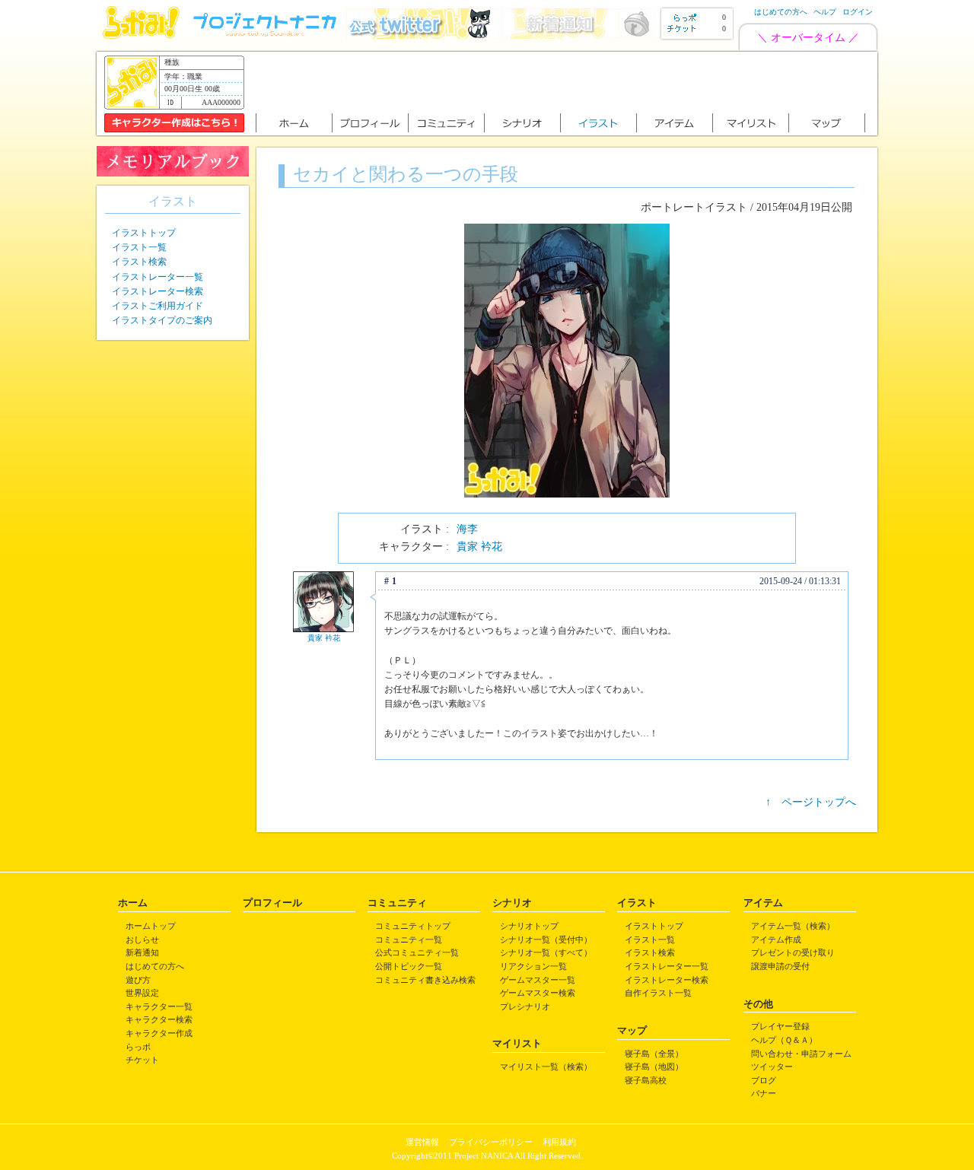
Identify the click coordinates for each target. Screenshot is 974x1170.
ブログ (763, 1080)
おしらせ (142, 939)
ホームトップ (151, 925)
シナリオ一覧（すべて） (546, 952)
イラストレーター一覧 (157, 277)
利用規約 (559, 1141)
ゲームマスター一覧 (537, 979)
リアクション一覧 (533, 966)
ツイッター (772, 1066)
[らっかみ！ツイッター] (422, 35)
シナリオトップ (529, 925)
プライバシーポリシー (491, 1141)
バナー (763, 1093)
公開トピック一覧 (408, 966)
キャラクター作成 (159, 1033)
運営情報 (422, 1141)
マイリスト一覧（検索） (546, 1066)
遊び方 (138, 979)
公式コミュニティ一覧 (417, 952)
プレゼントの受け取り (793, 952)
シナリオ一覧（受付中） (546, 939)
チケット (142, 1059)
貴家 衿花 (479, 546)
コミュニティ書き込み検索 (425, 979)
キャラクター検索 (159, 1019)
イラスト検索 (139, 261)
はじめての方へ (780, 12)
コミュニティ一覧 (408, 939)
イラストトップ (144, 232)
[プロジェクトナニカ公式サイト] (267, 35)
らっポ (138, 1046)
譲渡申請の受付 (780, 966)
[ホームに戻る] (141, 35)
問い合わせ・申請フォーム (801, 1053)
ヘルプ (824, 12)
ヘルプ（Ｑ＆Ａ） (784, 1039)
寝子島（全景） (654, 1053)
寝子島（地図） (654, 1066)
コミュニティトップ (412, 925)
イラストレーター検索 (157, 291)
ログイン (857, 12)
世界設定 (142, 992)
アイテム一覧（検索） (793, 925)
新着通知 (142, 952)
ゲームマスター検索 (537, 992)
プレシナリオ (525, 1006)
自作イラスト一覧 (658, 992)
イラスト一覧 (139, 247)
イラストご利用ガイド (157, 305)
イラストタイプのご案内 (162, 320)
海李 (467, 529)
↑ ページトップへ (811, 802)
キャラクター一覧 (159, 1006)
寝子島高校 (646, 1080)
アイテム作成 (776, 939)
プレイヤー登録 (780, 1026)
